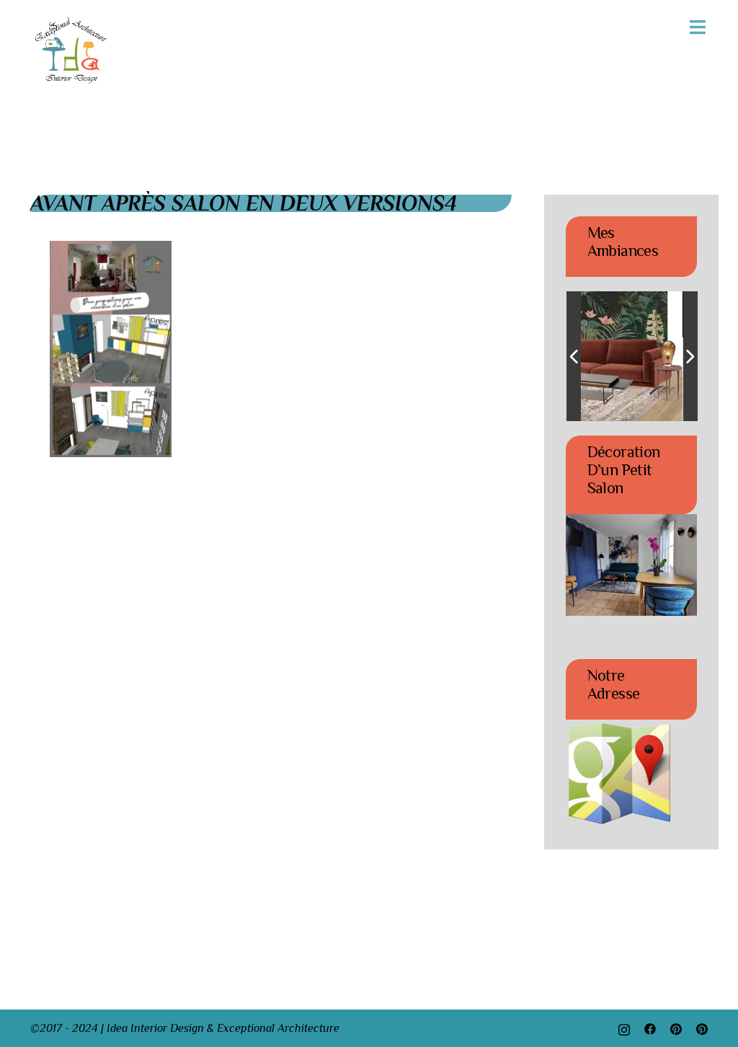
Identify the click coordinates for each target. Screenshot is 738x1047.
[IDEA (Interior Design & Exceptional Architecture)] (71, 50)
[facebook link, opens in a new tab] (650, 1028)
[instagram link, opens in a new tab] (624, 1028)
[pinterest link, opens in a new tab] (676, 1028)
